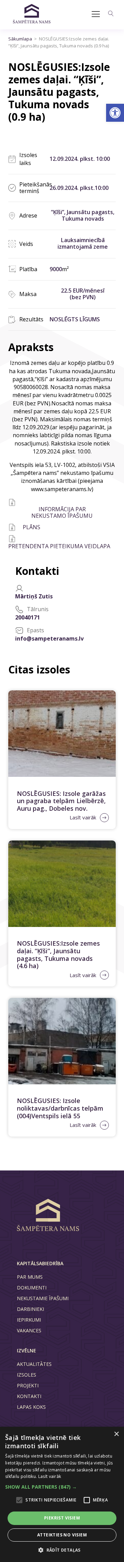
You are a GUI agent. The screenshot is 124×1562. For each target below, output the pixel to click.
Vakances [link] (29, 1330)
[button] (62, 1487)
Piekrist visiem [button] (62, 1518)
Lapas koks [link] (31, 1407)
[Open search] (111, 13)
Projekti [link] (28, 1385)
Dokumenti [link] (31, 1287)
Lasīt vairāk (49, 1476)
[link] (115, 113)
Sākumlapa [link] (20, 39)
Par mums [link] (30, 1277)
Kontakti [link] (29, 1396)
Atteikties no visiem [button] (62, 1535)
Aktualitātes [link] (34, 1364)
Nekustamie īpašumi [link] (43, 1298)
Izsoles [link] (26, 1374)
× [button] (116, 1434)
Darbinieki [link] (30, 1309)
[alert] (62, 1494)
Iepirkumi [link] (29, 1319)
